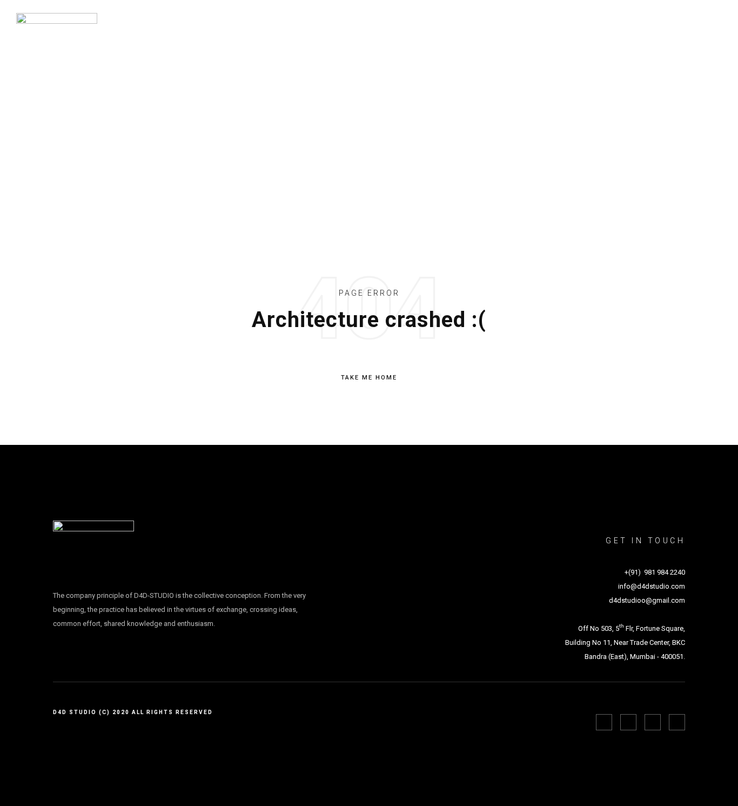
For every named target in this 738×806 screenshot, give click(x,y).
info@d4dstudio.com (651, 586)
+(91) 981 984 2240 (655, 572)
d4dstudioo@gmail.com (647, 600)
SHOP (613, 37)
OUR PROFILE (501, 37)
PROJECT (427, 37)
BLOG (566, 37)
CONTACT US (678, 37)
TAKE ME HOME (369, 377)
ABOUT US (360, 37)
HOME (300, 37)
